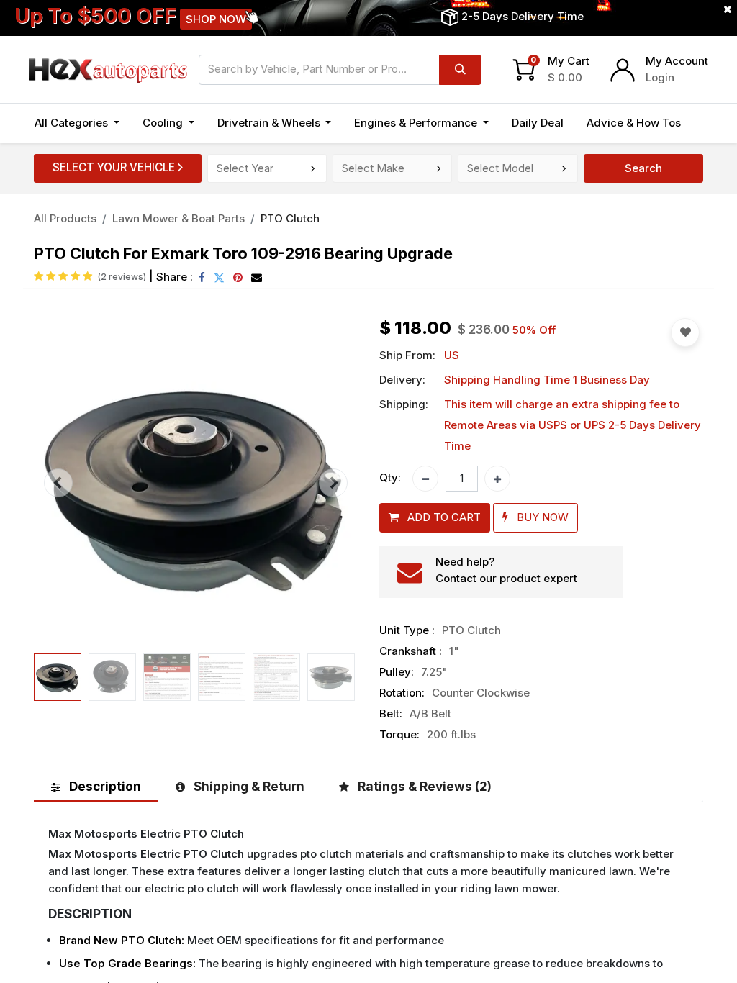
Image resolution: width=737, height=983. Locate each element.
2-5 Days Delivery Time (522, 16)
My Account (677, 61)
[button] (58, 483)
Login (660, 77)
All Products (65, 218)
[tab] (96, 786)
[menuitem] (537, 123)
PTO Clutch (290, 218)
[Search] (460, 70)
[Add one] (497, 478)
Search (643, 168)
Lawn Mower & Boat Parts (178, 218)
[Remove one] (425, 478)
